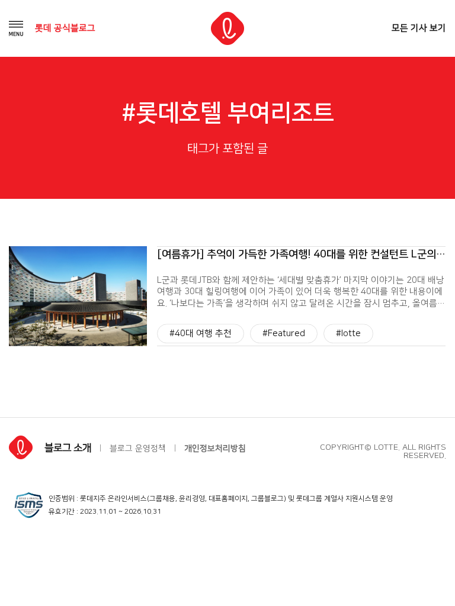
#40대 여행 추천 (200, 333)
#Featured (283, 333)
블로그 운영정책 (138, 448)
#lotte (348, 333)
